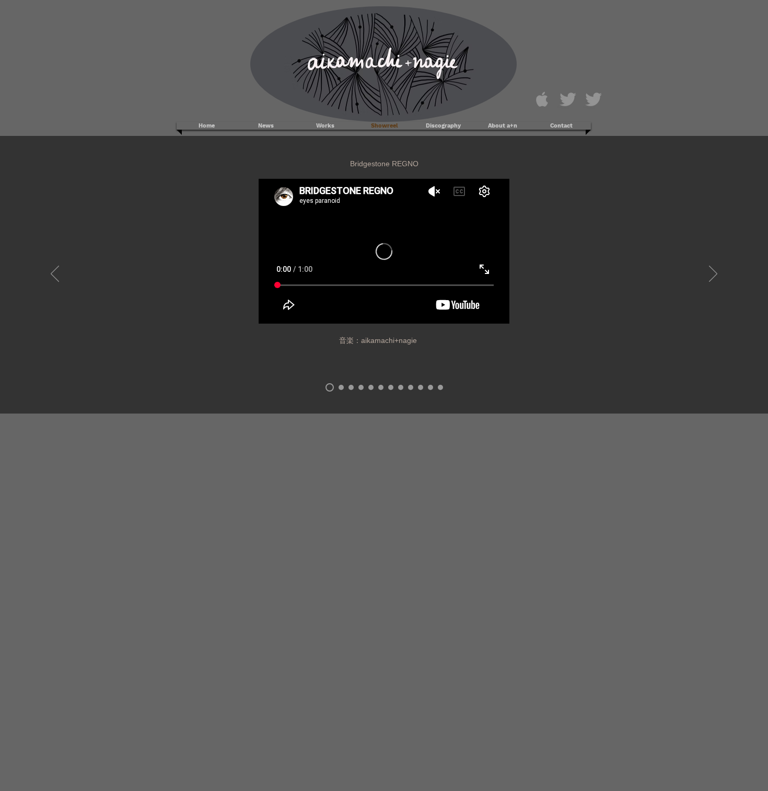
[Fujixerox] (430, 387)
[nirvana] (371, 387)
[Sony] (351, 387)
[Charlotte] (440, 387)
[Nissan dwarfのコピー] (420, 387)
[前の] (55, 274)
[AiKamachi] (593, 99)
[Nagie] (568, 99)
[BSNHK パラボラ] (341, 387)
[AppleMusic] (542, 99)
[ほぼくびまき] (361, 387)
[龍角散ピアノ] (400, 387)
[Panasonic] (390, 387)
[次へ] (713, 274)
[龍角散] (380, 387)
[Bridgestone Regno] (329, 387)
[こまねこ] (410, 387)
